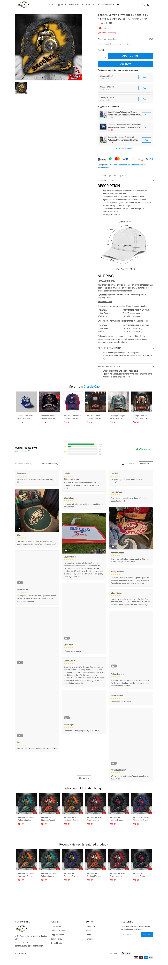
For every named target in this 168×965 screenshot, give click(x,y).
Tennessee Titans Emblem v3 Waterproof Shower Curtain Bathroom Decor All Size (124, 126)
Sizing (88, 947)
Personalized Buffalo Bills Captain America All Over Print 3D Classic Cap (141, 848)
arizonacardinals (138, 165)
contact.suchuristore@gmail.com (29, 958)
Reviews (89, 951)
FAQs (88, 943)
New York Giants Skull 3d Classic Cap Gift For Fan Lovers (72, 417)
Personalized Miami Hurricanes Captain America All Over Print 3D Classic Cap (71, 848)
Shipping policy (57, 947)
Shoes (89, 4)
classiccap (122, 165)
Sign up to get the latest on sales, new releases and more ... (135, 940)
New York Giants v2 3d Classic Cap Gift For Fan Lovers (94, 417)
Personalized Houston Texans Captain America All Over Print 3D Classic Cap (118, 848)
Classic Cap (92, 386)
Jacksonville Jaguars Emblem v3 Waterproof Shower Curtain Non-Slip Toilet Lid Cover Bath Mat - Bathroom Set (124, 138)
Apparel (60, 4)
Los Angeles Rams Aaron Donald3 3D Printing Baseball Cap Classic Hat (26, 417)
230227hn (112, 165)
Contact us (90, 939)
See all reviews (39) (22, 451)
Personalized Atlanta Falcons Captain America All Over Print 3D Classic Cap (95, 848)
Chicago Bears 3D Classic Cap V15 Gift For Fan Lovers (140, 417)
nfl (129, 165)
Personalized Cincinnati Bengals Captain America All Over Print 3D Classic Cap (49, 848)
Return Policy (56, 951)
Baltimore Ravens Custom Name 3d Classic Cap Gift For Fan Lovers (48, 417)
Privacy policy (57, 939)
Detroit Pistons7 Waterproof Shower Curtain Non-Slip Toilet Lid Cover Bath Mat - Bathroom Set (125, 113)
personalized (103, 168)
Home (51, 4)
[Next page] (154, 410)
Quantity (101, 50)
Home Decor (75, 4)
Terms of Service (58, 943)
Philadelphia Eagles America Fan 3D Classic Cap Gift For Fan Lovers (117, 417)
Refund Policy (57, 956)
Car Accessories (104, 4)
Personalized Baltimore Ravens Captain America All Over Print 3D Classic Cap (72, 904)
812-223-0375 (21, 955)
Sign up (146, 947)
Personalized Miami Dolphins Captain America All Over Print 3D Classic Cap (26, 848)
